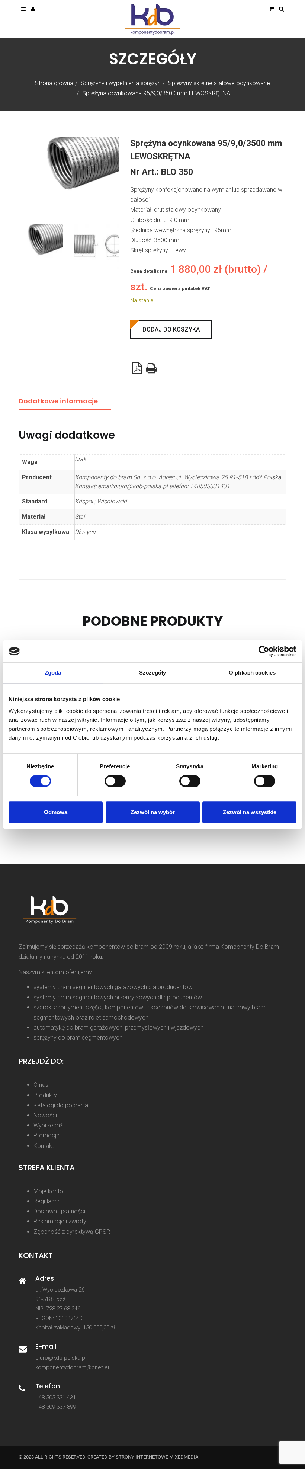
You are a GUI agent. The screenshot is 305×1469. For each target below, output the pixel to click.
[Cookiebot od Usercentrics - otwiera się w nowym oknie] (263, 651)
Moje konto (48, 1191)
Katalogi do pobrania (60, 1105)
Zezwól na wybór (153, 812)
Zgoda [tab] (53, 672)
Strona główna (54, 83)
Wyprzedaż (48, 1125)
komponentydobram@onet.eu (73, 1367)
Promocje (46, 1135)
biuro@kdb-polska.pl (60, 1357)
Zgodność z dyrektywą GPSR (71, 1231)
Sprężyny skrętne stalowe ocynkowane (219, 83)
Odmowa (55, 812)
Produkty (45, 1095)
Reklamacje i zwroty (59, 1221)
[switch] (115, 781)
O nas (40, 1084)
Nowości (45, 1115)
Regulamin (47, 1201)
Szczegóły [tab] (152, 672)
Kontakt (43, 1145)
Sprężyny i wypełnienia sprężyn (121, 83)
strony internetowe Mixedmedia (157, 1457)
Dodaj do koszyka (171, 329)
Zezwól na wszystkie (249, 812)
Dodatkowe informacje (58, 401)
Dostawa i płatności (59, 1211)
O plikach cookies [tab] (252, 672)
